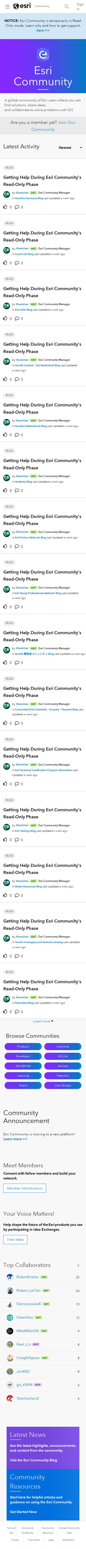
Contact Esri (68, 1540)
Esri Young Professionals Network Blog (38, 593)
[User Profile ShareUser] (6, 194)
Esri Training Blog (25, 830)
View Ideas (15, 1239)
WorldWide (23, 1066)
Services (63, 1066)
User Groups (63, 1085)
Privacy (15, 1540)
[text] (6, 207)
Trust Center (33, 1540)
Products (23, 1046)
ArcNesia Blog (23, 481)
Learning (23, 1075)
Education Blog (24, 1002)
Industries (62, 1046)
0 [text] (11, 207)
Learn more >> (15, 1139)
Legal (51, 1540)
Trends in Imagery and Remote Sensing (39, 942)
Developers (23, 1056)
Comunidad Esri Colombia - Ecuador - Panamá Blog (46, 709)
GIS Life (63, 1056)
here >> (43, 30)
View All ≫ (43, 1265)
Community (42, 6)
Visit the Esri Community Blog (33, 1460)
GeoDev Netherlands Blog (31, 426)
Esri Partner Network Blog (30, 537)
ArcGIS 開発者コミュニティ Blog (34, 653)
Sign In (80, 6)
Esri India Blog (23, 309)
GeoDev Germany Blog (29, 198)
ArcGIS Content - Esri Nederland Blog (37, 365)
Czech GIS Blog (24, 254)
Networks (63, 1075)
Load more (41, 1021)
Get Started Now (23, 1512)
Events (23, 1085)
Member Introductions (25, 1188)
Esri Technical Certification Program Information (44, 770)
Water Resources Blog (28, 886)
